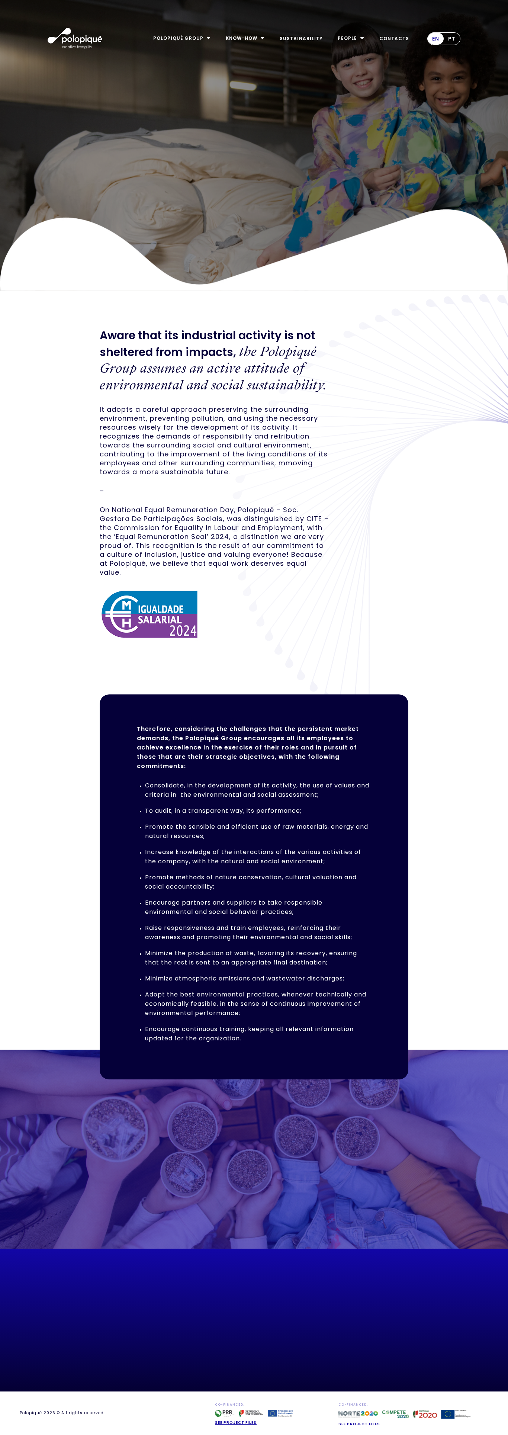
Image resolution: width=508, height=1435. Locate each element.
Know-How (220, 1327)
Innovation (220, 1336)
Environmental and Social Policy (290, 1338)
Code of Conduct (287, 1327)
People (155, 1363)
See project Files (359, 1424)
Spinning (217, 1354)
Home (153, 1327)
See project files (236, 1422)
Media (154, 1381)
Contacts (278, 1368)
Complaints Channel (291, 1359)
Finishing (217, 1372)
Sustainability (165, 1354)
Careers (157, 1372)
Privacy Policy (284, 1350)
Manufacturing (225, 1381)
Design (214, 1345)
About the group (168, 1336)
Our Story (160, 1345)
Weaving (216, 1363)
